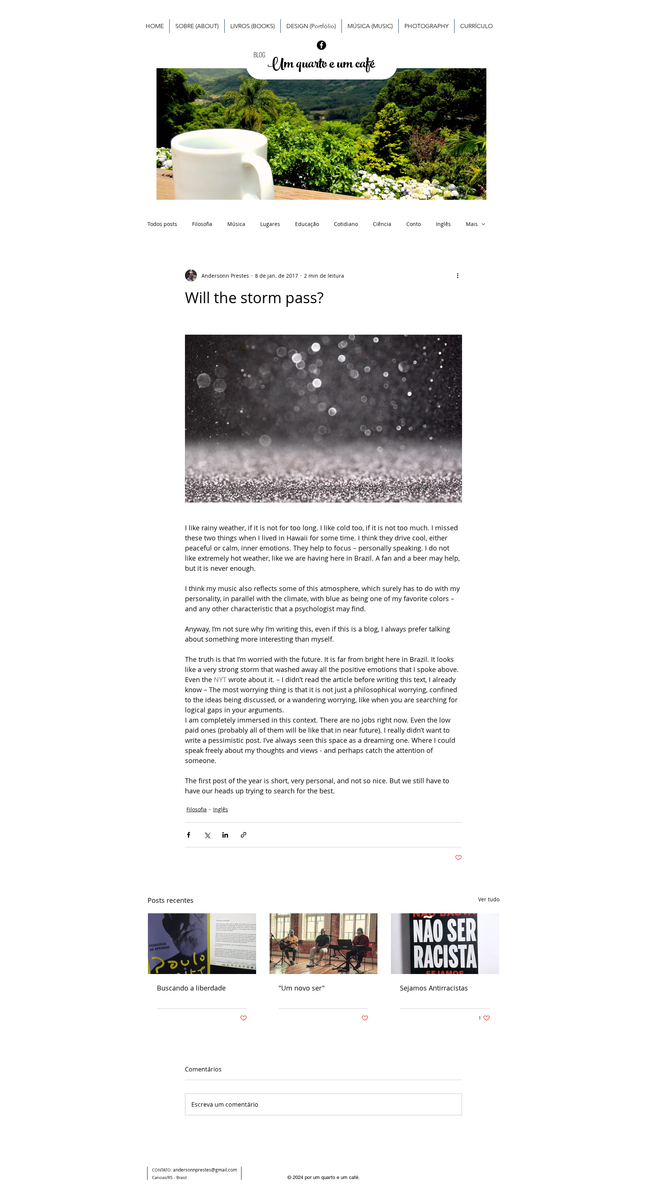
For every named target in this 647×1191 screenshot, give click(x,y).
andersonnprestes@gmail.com (205, 1170)
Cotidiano (346, 223)
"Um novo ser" (302, 987)
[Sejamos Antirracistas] (445, 943)
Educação (307, 223)
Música (236, 223)
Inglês (443, 223)
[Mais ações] (457, 275)
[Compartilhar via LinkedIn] (225, 834)
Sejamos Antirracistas (434, 987)
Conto (413, 223)
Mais (472, 223)
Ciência (382, 223)
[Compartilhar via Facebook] (188, 834)
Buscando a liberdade (191, 987)
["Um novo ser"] (324, 943)
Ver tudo (488, 899)
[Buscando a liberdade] (202, 943)
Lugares (270, 223)
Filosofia (202, 223)
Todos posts (162, 223)
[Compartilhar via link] (243, 834)
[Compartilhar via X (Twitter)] (206, 834)
